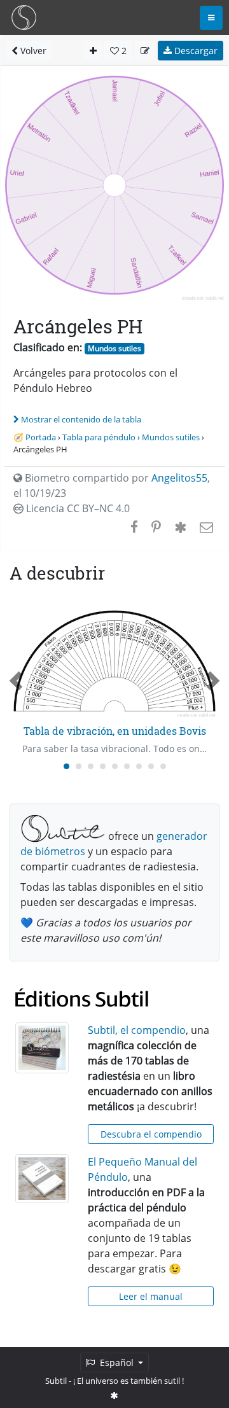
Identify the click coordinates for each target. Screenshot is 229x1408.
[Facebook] (134, 527)
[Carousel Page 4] (103, 766)
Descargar (195, 51)
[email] (205, 527)
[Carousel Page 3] (91, 766)
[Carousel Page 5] (115, 766)
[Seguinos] (114, 1395)
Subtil (56, 1380)
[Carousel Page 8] (151, 766)
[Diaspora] (180, 527)
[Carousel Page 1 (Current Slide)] (66, 766)
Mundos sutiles (114, 348)
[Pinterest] (156, 527)
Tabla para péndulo (98, 437)
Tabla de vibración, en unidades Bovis (115, 730)
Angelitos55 (179, 478)
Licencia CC (77, 508)
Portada (40, 437)
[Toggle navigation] (211, 18)
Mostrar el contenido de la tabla (81, 419)
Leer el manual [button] (151, 1296)
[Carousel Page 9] (163, 766)
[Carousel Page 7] (139, 766)
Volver (32, 51)
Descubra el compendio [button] (151, 1134)
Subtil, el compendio (137, 1030)
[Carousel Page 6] (127, 766)
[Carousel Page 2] (78, 766)
